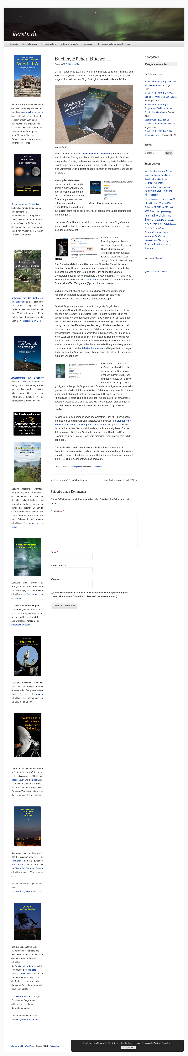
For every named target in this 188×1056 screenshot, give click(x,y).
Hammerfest (151, 186)
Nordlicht (149, 215)
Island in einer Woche (156, 202)
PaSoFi (148, 224)
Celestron (149, 178)
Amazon (39, 694)
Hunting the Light (153, 190)
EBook (14, 526)
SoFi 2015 (154, 228)
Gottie (164, 178)
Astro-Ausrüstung (48, 44)
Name (54, 552)
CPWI (117, 275)
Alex (78, 64)
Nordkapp (167, 211)
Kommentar (57, 511)
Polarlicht (157, 224)
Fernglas (157, 178)
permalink (99, 467)
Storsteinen (149, 236)
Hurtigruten (152, 194)
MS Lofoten (170, 207)
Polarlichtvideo (170, 224)
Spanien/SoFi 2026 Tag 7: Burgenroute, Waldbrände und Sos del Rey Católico (159, 108)
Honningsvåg (164, 186)
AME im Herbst (92, 279)
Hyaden (165, 199)
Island (172, 199)
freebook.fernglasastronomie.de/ (26, 891)
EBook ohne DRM (24, 996)
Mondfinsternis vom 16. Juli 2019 (120, 480)
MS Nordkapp (154, 211)
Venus (168, 244)
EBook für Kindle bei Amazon (29, 868)
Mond (161, 206)
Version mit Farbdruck (25, 965)
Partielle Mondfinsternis (164, 219)
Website (55, 579)
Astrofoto (153, 171)
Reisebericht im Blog (31, 320)
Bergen (162, 170)
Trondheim (159, 244)
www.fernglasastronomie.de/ (24, 1019)
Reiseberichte (88, 44)
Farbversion (17, 860)
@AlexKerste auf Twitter (156, 271)
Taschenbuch (30, 523)
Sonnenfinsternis (153, 232)
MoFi (156, 207)
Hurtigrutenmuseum (153, 199)
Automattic (54, 1046)
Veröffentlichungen (29, 44)
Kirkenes (149, 206)
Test (160, 240)
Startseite (14, 44)
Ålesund (149, 248)
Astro (147, 171)
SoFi (147, 228)
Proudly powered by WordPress (21, 1046)
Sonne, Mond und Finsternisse (25, 204)
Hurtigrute (167, 190)
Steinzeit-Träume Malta (32, 112)
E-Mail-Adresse (59, 565)
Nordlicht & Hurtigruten (69, 44)
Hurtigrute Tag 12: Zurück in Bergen (69, 480)
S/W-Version (17, 864)
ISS (169, 203)
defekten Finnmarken (93, 348)
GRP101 (149, 183)
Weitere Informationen (163, 1043)
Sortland (166, 232)
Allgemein (78, 467)
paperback (16, 624)
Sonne (162, 228)
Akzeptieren (128, 1047)
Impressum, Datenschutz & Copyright (114, 44)
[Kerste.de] (94, 24)
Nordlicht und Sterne (158, 217)
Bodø (167, 174)
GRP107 (159, 183)
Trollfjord (167, 240)
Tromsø (149, 244)
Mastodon (159, 258)
